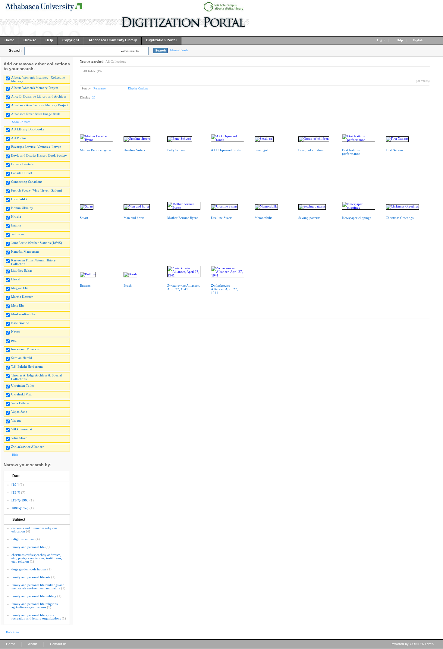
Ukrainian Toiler (22, 385)
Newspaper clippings (356, 218)
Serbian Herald (21, 358)
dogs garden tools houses (28, 569)
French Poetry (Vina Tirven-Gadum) (36, 190)
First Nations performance (351, 151)
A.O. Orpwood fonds (225, 150)
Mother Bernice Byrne (95, 150)
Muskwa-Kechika (23, 314)
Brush (128, 285)
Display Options (138, 88)
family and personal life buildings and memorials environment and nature (37, 586)
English (418, 40)
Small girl (261, 150)
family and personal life (28, 547)
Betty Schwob (177, 150)
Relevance (99, 88)
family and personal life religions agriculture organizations (34, 605)
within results (130, 51)
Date (16, 476)
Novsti (15, 331)
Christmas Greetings (399, 218)
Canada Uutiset (21, 173)
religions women (23, 539)
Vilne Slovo (19, 438)
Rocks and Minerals (25, 349)
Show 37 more (21, 121)
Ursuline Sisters (134, 150)
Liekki (15, 279)
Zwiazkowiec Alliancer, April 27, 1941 (183, 287)
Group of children (311, 150)
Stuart (84, 218)
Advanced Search (178, 50)
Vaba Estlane (20, 403)
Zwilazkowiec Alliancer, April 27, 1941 (224, 289)
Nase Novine (20, 323)
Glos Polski (19, 199)
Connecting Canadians (26, 181)
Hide (15, 454)
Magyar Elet (19, 288)
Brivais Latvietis (22, 164)
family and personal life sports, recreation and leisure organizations (36, 616)
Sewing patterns (309, 218)
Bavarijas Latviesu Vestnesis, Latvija (36, 146)
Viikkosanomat (21, 429)
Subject (18, 519)
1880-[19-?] (20, 508)
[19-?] (15, 492)
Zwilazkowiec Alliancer (27, 446)
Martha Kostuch (22, 296)
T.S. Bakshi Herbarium (27, 366)
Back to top (13, 632)
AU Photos (18, 138)
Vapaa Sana (19, 411)
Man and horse (134, 218)
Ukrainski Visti (21, 394)
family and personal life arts (30, 577)
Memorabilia (263, 218)
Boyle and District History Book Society (39, 155)
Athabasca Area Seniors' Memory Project (39, 105)
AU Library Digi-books (27, 129)
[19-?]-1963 (20, 500)
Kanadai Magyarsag (25, 251)
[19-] (15, 484)
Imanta (16, 225)
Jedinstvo (17, 234)
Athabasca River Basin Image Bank (35, 114)
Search (15, 50)
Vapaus (16, 420)
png (14, 340)
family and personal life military (33, 596)
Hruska (16, 216)
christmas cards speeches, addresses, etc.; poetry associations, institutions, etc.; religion (36, 558)
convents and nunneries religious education (34, 529)
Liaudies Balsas (21, 270)
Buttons (85, 285)
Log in (381, 40)
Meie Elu (17, 305)
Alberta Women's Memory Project (34, 87)
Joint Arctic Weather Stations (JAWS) (36, 243)
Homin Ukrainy (22, 208)
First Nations (394, 150)
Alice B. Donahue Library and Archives (38, 96)
